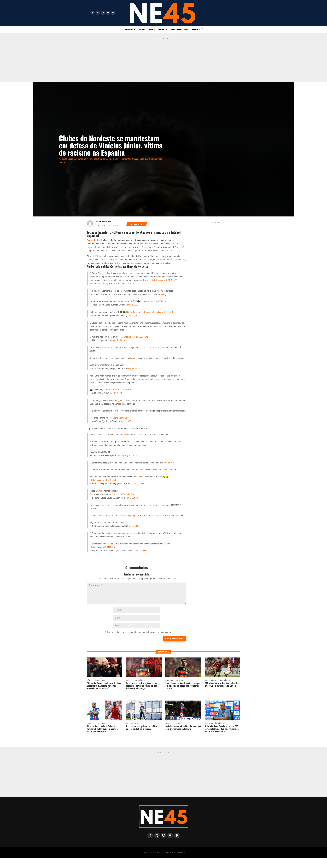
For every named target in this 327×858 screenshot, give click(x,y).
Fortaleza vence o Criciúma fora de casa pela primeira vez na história (183, 727)
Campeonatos (127, 30)
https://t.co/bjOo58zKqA (117, 418)
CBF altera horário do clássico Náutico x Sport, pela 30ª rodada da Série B (222, 684)
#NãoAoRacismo (132, 312)
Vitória (62, 162)
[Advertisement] (163, 58)
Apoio (186, 30)
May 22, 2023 (128, 283)
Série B (89, 680)
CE (132, 723)
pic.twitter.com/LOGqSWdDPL (119, 389)
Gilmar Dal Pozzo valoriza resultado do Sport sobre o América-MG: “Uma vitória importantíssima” (104, 685)
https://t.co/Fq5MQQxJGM (136, 337)
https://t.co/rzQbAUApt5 (162, 312)
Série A (207, 723)
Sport (151, 159)
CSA (86, 159)
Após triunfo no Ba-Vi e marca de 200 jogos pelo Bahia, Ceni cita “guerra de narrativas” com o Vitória (222, 729)
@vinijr (122, 273)
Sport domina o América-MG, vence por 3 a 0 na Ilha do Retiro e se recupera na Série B (183, 685)
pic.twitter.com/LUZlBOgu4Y (164, 280)
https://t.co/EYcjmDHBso (123, 494)
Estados (161, 30)
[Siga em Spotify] (113, 13)
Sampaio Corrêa (113, 159)
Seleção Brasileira (140, 159)
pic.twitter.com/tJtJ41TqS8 (102, 547)
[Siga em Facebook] (93, 13)
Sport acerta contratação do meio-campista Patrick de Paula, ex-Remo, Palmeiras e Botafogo (142, 685)
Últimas (142, 30)
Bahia (215, 723)
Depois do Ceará (94, 240)
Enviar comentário (174, 638)
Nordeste (63, 159)
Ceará (70, 159)
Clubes (150, 30)
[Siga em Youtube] (108, 13)
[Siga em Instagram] (103, 13)
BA (212, 723)
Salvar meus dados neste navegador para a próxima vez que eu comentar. (138, 632)
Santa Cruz (126, 159)
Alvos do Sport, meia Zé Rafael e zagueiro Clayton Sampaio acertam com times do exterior (102, 729)
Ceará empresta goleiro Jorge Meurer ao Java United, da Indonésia (143, 727)
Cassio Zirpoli (176, 30)
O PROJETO (196, 30)
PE (94, 680)
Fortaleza (93, 159)
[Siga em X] (98, 13)
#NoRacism (145, 312)
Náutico (101, 159)
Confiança (78, 159)
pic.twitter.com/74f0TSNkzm (153, 301)
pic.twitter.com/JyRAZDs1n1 (103, 480)
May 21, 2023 (133, 315)
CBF (96, 256)
